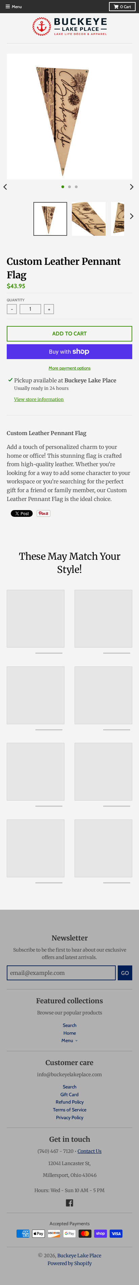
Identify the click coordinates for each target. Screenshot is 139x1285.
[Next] (131, 186)
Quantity (16, 300)
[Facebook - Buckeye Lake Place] (69, 1203)
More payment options (69, 368)
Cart (125, 6)
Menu (67, 1040)
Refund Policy (70, 1102)
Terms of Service (69, 1110)
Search (70, 1025)
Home (69, 1033)
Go (125, 973)
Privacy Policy (69, 1117)
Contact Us (90, 1151)
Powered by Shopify (70, 1263)
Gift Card (69, 1094)
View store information (39, 399)
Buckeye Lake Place (79, 1256)
